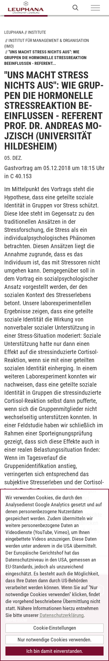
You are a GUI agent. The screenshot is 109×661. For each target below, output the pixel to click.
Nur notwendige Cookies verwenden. (54, 640)
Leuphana (14, 32)
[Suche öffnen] (75, 7)
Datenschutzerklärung (62, 615)
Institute (37, 32)
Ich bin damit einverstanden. (54, 651)
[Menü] (95, 8)
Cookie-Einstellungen (54, 628)
